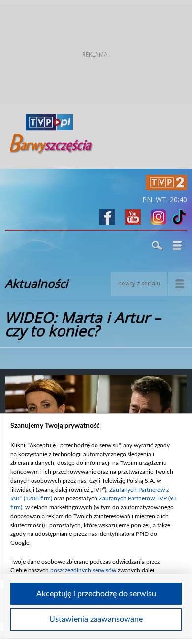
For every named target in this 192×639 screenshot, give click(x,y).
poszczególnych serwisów (83, 570)
